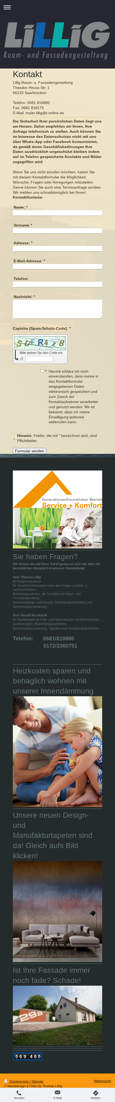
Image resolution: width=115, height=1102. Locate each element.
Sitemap (37, 1081)
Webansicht (102, 1081)
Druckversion (19, 1081)
